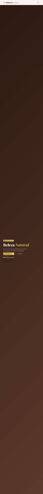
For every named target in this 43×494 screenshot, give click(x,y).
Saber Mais (20, 253)
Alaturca (12, 2)
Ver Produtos (9, 253)
